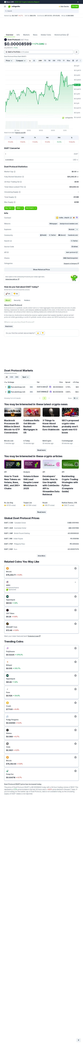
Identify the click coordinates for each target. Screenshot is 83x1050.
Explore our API (20, 132)
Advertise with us (11, 279)
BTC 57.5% (48, 15)
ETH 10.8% (56, 15)
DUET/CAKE (41, 387)
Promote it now (33, 636)
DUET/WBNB (41, 392)
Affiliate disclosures (10, 373)
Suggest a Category (70, 263)
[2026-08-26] (73, 60)
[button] (53, 223)
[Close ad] (75, 582)
